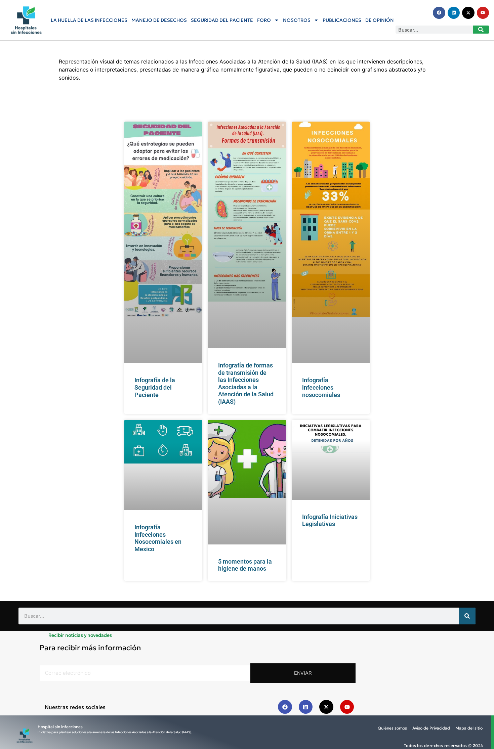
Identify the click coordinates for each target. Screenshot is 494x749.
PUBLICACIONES (342, 20)
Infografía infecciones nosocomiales (321, 387)
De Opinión (379, 20)
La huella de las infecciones (89, 20)
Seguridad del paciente (222, 20)
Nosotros (297, 20)
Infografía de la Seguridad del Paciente (154, 387)
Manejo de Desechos (159, 20)
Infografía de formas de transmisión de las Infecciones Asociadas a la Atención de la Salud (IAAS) (246, 383)
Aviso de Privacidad (431, 728)
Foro (264, 20)
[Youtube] (483, 13)
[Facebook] (439, 13)
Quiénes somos (392, 728)
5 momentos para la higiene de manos (245, 565)
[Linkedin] (454, 13)
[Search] (481, 30)
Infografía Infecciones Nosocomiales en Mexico (157, 538)
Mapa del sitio (469, 728)
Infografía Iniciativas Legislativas (330, 520)
